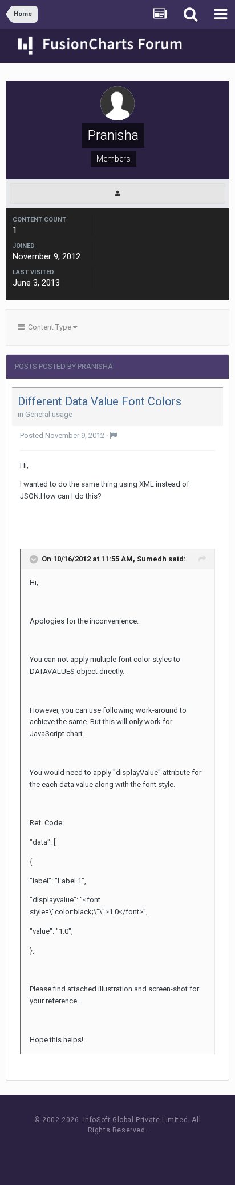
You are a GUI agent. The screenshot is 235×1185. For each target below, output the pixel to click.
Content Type (49, 327)
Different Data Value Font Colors (99, 401)
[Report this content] (113, 435)
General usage (48, 414)
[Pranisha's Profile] (117, 193)
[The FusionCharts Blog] (80, 1151)
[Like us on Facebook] (105, 1151)
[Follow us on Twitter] (131, 1151)
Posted (62, 435)
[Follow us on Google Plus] (157, 1151)
